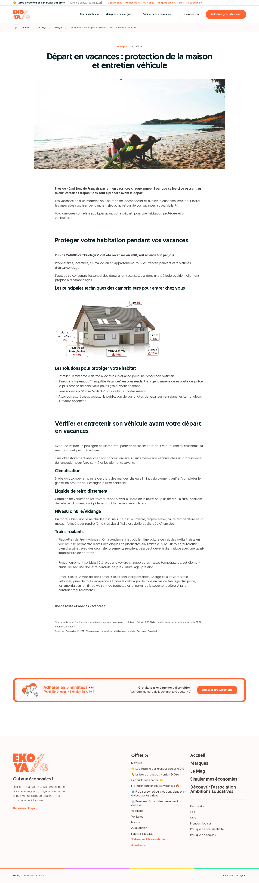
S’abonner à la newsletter (148, 839)
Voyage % (122, 47)
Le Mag (197, 771)
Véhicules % (132, 3)
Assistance (138, 845)
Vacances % (115, 3)
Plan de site (197, 806)
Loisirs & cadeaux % (190, 3)
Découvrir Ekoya (24, 808)
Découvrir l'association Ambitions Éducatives (213, 789)
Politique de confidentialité (207, 829)
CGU (193, 812)
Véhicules (137, 816)
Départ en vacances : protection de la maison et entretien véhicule (103, 27)
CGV (193, 818)
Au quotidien (139, 828)
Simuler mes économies (157, 14)
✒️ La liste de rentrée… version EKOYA (155, 774)
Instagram (241, 876)
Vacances (137, 811)
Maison (135, 822)
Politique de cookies (203, 835)
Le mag (42, 27)
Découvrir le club (90, 14)
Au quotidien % (167, 3)
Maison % (148, 3)
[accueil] (21, 14)
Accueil (26, 27)
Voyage (58, 27)
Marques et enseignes (119, 14)
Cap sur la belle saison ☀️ (147, 780)
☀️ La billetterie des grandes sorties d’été (157, 769)
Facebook (228, 876)
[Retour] (16, 28)
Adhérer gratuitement (226, 14)
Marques (136, 763)
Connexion (191, 14)
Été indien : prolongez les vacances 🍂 (155, 786)
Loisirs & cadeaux (142, 834)
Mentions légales (200, 823)
